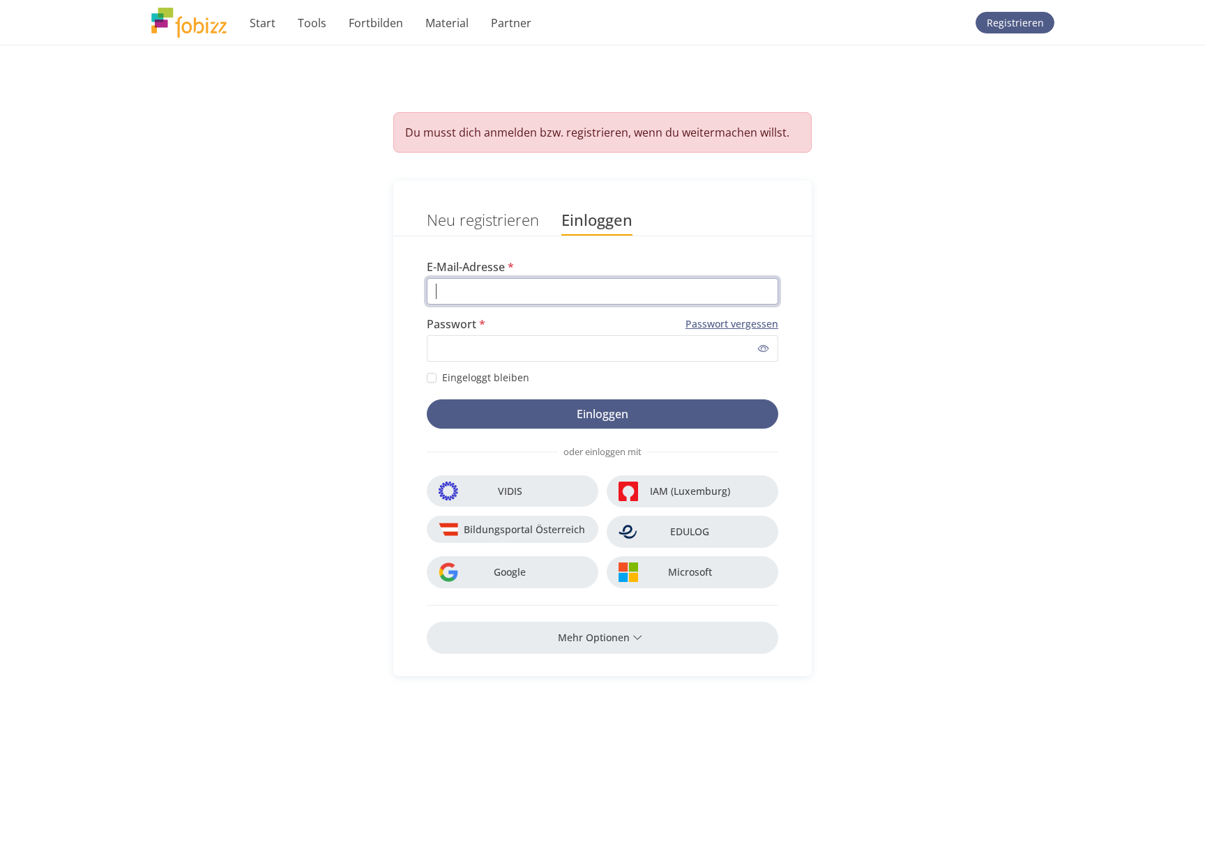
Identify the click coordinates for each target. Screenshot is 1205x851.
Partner (511, 23)
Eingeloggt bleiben (485, 377)
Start (262, 23)
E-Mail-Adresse (466, 267)
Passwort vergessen (731, 323)
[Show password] (763, 348)
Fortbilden (376, 23)
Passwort (451, 324)
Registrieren (1015, 22)
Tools (312, 23)
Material (447, 23)
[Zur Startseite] (189, 22)
